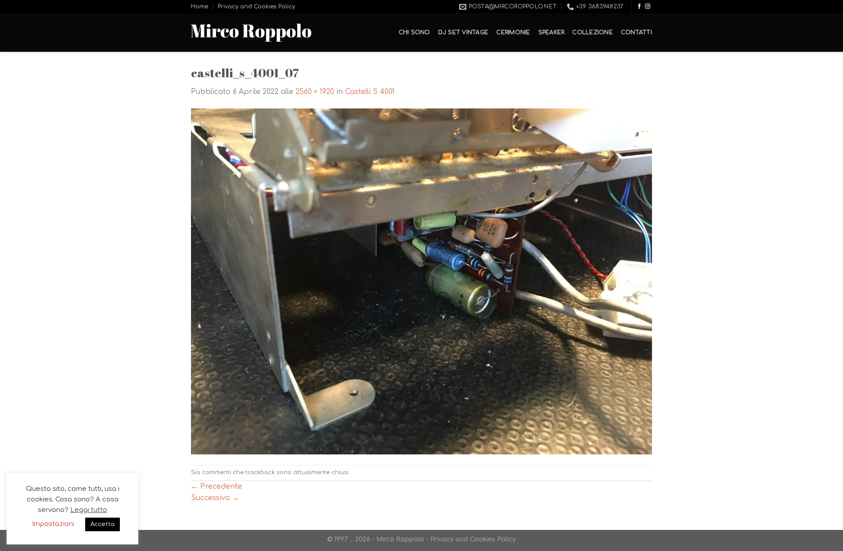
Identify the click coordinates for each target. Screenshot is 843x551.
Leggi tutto (88, 510)
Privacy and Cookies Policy (256, 7)
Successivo (215, 498)
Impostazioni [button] (53, 524)
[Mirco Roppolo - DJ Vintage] (251, 33)
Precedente (216, 486)
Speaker (551, 32)
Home (199, 7)
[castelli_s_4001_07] (421, 281)
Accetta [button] (102, 524)
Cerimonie (513, 32)
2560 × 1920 (314, 92)
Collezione (592, 32)
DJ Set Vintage (463, 32)
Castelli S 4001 (370, 92)
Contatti (636, 32)
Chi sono (414, 32)
